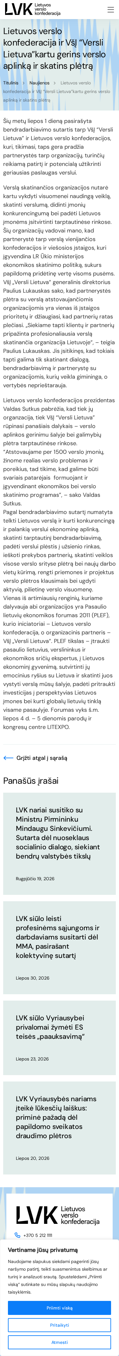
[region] (59, 1297)
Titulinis (10, 83)
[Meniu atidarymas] (111, 9)
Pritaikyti (59, 1325)
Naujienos (40, 83)
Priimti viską (60, 1308)
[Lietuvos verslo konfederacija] (32, 9)
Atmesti (59, 1342)
